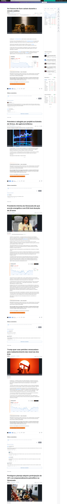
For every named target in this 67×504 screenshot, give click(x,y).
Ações (55, 8)
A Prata (19, 51)
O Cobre (27, 52)
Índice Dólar (46, 24)
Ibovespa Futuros (47, 18)
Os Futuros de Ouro (30, 41)
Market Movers (47, 77)
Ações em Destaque (48, 94)
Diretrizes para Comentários (10, 100)
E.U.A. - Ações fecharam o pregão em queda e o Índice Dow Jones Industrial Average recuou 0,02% (51, 67)
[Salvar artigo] (37, 13)
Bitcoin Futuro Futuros (47, 23)
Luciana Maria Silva (11, 446)
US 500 (45, 19)
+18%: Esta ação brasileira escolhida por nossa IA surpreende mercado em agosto (51, 56)
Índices (48, 8)
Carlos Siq (10, 194)
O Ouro (33, 44)
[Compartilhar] (35, 13)
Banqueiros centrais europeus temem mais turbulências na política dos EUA (51, 60)
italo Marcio (10, 102)
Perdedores (53, 79)
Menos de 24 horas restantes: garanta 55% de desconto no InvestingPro (51, 63)
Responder (9, 197)
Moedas (45, 8)
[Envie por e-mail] (21, 88)
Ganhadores (49, 79)
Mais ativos (46, 79)
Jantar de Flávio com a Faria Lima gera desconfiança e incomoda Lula (51, 71)
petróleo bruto (18, 389)
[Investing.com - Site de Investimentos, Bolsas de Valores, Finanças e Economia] (4, 0)
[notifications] (63, 0)
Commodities (12, 12)
